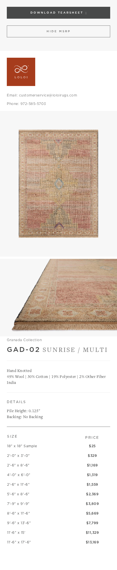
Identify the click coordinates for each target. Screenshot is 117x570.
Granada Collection (24, 340)
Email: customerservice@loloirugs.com (42, 95)
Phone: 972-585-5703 (26, 104)
